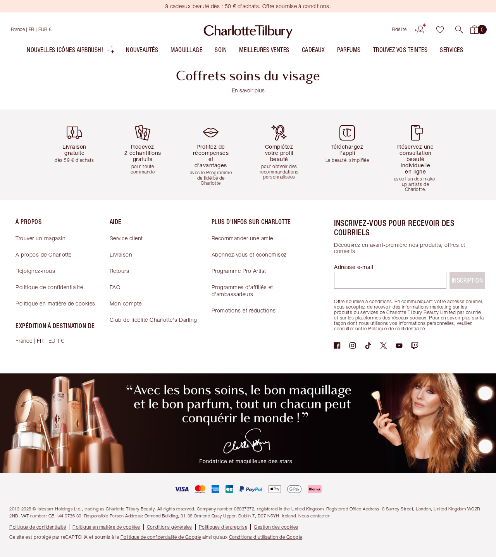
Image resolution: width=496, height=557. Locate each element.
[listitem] (71, 51)
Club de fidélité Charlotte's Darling (153, 319)
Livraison (121, 254)
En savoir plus (248, 90)
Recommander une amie (242, 238)
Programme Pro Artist (239, 270)
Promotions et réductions (244, 310)
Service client (126, 238)
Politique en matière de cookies (55, 303)
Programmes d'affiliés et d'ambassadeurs (242, 290)
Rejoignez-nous (35, 270)
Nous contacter (314, 515)
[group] (77, 154)
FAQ (115, 287)
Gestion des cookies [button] (276, 527)
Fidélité (399, 29)
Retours (119, 270)
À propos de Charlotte (44, 254)
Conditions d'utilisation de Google (265, 537)
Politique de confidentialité (49, 287)
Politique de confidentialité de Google (161, 537)
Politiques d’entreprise (223, 527)
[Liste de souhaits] (440, 29)
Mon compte (126, 303)
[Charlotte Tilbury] (248, 29)
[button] (459, 29)
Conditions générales (169, 527)
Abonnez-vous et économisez (249, 254)
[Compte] (420, 29)
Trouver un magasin (40, 238)
